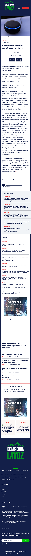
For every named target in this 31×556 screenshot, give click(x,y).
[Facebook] (10, 59)
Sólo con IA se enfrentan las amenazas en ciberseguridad (15, 361)
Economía (5, 350)
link (16, 171)
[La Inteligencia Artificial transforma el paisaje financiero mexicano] (15, 332)
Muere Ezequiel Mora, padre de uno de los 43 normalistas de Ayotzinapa (8, 432)
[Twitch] (17, 553)
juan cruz (16, 52)
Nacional (7, 196)
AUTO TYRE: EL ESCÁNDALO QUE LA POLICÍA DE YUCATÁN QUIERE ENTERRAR (16, 222)
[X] (13, 59)
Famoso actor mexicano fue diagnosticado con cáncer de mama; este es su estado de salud (17, 230)
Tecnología (6, 40)
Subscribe (25, 540)
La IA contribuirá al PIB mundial (12, 354)
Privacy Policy (15, 543)
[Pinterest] (17, 59)
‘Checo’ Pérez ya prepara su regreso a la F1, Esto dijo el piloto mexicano (14, 292)
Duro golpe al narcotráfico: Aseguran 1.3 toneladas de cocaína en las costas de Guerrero (16, 207)
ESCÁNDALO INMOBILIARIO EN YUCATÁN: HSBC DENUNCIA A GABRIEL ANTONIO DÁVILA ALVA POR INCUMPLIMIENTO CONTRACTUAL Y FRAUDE (15, 286)
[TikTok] (13, 553)
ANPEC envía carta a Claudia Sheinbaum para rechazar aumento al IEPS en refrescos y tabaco (16, 199)
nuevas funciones (6, 186)
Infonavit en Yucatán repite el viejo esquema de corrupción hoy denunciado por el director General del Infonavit (16, 215)
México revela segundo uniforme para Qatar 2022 (23, 430)
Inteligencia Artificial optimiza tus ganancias (13, 376)
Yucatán (6, 212)
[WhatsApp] (20, 59)
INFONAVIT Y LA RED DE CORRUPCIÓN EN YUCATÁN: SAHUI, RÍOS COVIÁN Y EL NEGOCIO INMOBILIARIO (14, 278)
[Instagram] (10, 553)
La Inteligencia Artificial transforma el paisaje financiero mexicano (14, 346)
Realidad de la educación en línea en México (14, 369)
